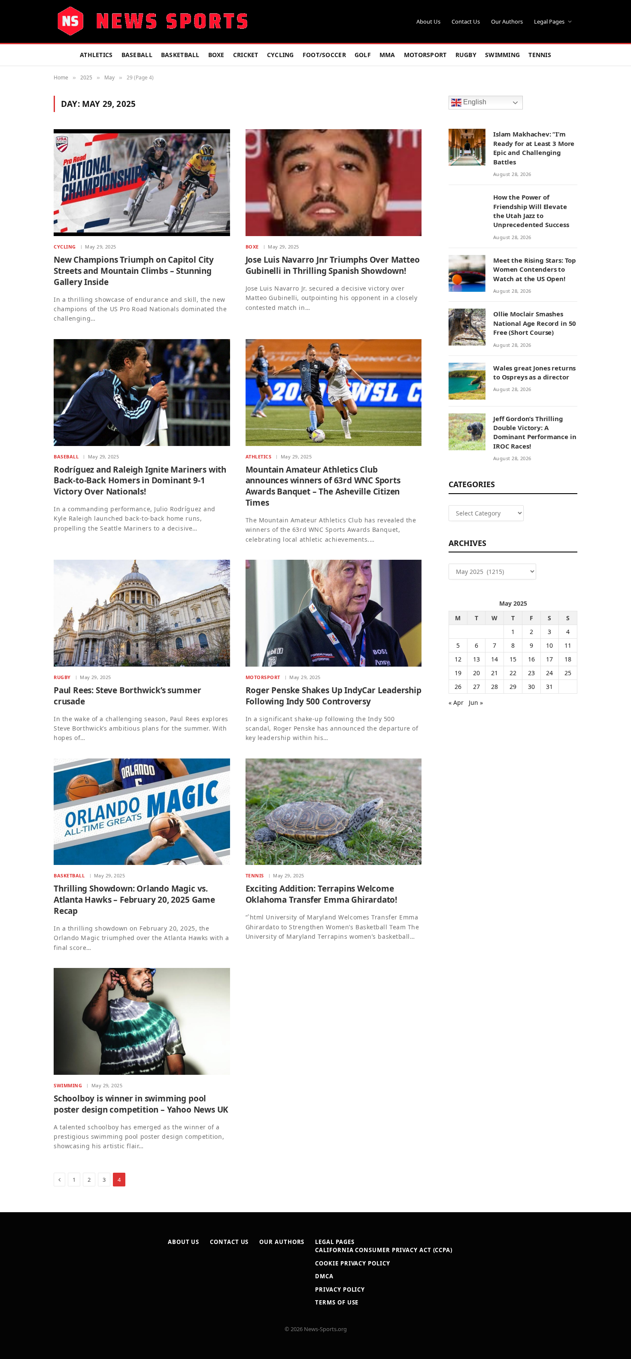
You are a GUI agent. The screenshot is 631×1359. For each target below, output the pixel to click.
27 (476, 687)
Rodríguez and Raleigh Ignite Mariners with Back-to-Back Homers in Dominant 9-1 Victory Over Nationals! (140, 480)
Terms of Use (336, 1302)
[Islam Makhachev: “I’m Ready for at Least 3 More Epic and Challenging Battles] (467, 147)
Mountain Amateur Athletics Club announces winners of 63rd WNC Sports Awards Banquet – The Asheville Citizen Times (323, 486)
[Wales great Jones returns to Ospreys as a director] (467, 381)
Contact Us (466, 21)
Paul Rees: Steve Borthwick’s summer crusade (127, 696)
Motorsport (425, 55)
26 (458, 687)
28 (494, 687)
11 (567, 645)
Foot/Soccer (324, 55)
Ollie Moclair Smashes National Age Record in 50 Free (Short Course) (534, 323)
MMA (387, 55)
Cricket (245, 55)
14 (494, 659)
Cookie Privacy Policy (352, 1263)
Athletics (96, 55)
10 (549, 645)
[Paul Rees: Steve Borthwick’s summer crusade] (142, 613)
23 (531, 673)
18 (567, 659)
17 (549, 659)
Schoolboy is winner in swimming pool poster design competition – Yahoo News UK (141, 1104)
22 (513, 673)
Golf (363, 55)
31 (549, 687)
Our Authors (507, 21)
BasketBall (180, 55)
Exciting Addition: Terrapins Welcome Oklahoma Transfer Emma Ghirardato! (321, 894)
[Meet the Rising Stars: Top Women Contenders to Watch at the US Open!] (467, 273)
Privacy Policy (340, 1289)
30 (531, 687)
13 (476, 659)
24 (549, 673)
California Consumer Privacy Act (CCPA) (383, 1250)
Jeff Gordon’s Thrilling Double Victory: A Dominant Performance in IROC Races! (534, 432)
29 (513, 687)
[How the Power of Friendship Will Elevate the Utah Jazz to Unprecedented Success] (467, 210)
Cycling (280, 55)
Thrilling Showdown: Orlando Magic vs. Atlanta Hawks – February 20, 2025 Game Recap (134, 899)
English (473, 102)
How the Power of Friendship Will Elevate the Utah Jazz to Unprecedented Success (531, 211)
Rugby (465, 55)
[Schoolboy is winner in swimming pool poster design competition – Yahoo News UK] (142, 1021)
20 (476, 673)
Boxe (216, 55)
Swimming (502, 55)
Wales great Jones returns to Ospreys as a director (534, 372)
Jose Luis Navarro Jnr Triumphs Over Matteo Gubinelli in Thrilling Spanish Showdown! (333, 265)
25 (567, 673)
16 (531, 659)
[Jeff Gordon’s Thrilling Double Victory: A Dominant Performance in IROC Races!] (467, 431)
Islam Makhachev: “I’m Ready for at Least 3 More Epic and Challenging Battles (533, 148)
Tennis (539, 55)
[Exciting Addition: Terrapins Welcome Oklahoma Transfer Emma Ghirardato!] (334, 811)
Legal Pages (549, 21)
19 (458, 673)
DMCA (324, 1276)
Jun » (476, 702)
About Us (428, 21)
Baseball (136, 55)
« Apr (456, 702)
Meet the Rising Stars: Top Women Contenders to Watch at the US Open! (534, 269)
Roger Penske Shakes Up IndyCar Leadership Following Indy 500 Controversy (334, 696)
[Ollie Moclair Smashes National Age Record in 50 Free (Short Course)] (467, 327)
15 (513, 659)
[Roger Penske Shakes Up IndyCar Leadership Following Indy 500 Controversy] (334, 613)
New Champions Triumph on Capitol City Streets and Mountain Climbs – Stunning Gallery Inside (134, 271)
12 (458, 659)
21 (494, 673)
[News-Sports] (152, 21)
